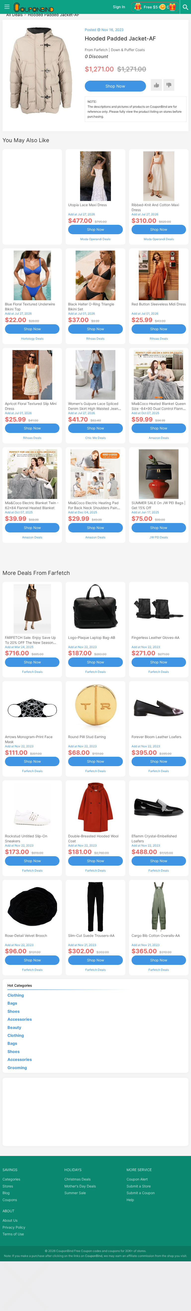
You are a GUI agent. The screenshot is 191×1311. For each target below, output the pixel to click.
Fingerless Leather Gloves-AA (155, 637)
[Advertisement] (32, 196)
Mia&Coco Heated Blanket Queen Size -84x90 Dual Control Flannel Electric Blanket (159, 408)
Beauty (14, 1027)
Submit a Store (139, 1186)
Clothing (15, 995)
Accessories (19, 1019)
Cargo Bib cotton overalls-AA (156, 935)
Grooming (17, 1067)
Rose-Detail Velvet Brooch (26, 935)
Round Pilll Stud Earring (87, 737)
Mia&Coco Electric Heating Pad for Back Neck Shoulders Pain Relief (93, 508)
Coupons (9, 1200)
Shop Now (115, 86)
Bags (12, 1003)
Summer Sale (75, 1193)
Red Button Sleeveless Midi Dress (159, 304)
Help (130, 1200)
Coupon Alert (137, 1179)
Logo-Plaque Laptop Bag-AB (91, 637)
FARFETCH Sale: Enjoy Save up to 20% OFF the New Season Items (30, 642)
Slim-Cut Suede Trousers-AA (91, 935)
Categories (11, 1179)
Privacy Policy (13, 1227)
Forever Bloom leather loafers (156, 737)
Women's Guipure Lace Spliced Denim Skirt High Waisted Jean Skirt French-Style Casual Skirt (93, 408)
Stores (7, 1186)
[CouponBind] (37, 7)
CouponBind (93, 1256)
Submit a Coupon (141, 1193)
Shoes (13, 1011)
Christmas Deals (77, 1179)
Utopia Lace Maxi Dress (87, 205)
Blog (6, 1193)
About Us (9, 1220)
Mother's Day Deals (80, 1186)
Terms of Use (13, 1234)
